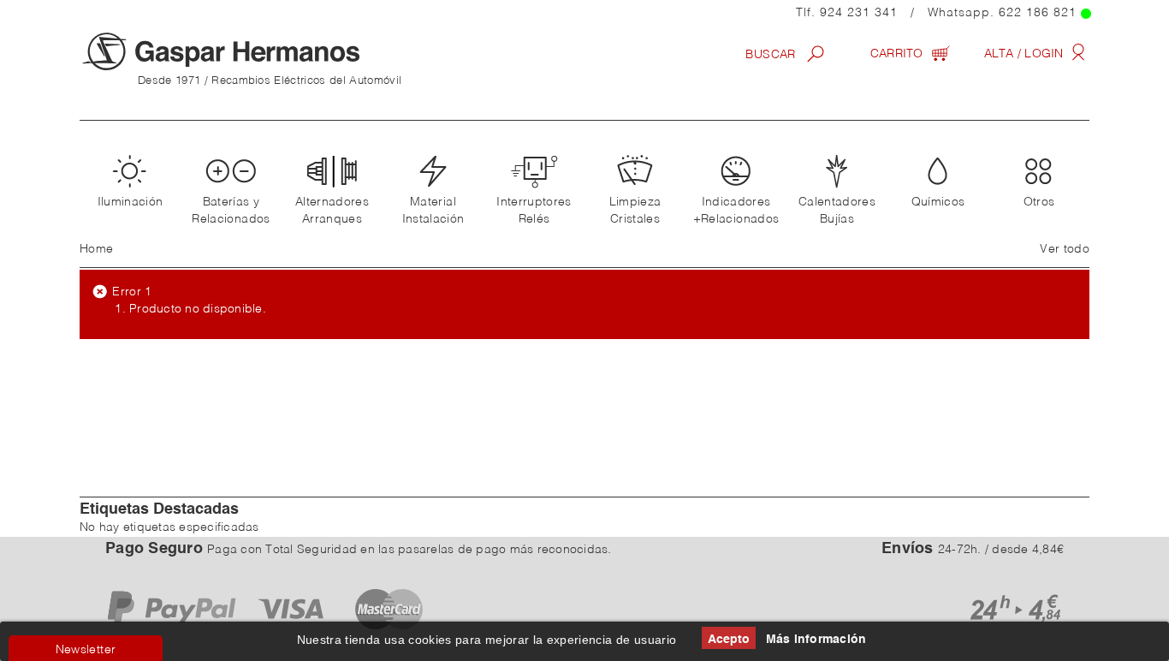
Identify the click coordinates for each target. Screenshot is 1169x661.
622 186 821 (1038, 13)
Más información (816, 640)
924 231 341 (859, 13)
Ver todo (1064, 249)
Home (96, 249)
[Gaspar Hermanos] (255, 51)
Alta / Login (1025, 54)
